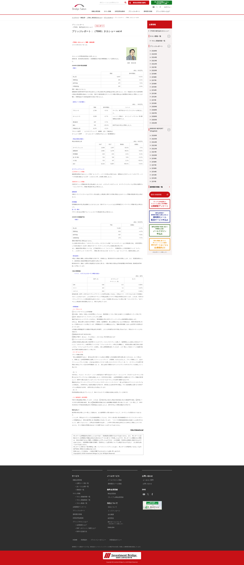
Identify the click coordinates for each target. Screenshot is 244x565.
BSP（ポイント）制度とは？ (86, 528)
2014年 (154, 90)
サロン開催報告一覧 (83, 500)
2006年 (154, 116)
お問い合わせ (147, 484)
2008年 (154, 110)
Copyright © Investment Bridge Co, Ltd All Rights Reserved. (122, 562)
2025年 (154, 54)
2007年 (154, 113)
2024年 (154, 57)
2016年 (154, 84)
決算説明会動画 (120, 11)
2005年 (154, 120)
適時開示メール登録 (115, 484)
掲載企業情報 (96, 11)
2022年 (154, 64)
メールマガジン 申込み (160, 230)
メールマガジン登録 (115, 480)
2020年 (154, 70)
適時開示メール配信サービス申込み (159, 216)
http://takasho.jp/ (136, 430)
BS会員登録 (112, 493)
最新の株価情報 (156, 194)
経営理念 (111, 518)
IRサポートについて (116, 522)
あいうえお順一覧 (83, 486)
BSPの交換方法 (82, 531)
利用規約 (84, 540)
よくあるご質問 (148, 480)
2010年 (154, 103)
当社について (112, 507)
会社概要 (111, 514)
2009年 (154, 106)
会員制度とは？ (82, 525)
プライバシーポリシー (98, 540)
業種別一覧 (80, 490)
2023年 (154, 61)
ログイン (167, 7)
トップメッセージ (114, 511)
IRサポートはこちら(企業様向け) (159, 244)
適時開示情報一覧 (156, 187)
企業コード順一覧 (83, 483)
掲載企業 (82, 17)
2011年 (154, 100)
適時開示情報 (148, 11)
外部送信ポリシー (116, 540)
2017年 (154, 80)
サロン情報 (107, 11)
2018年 (154, 77)
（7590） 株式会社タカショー (94, 17)
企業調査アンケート (159, 204)
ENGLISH (111, 527)
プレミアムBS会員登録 (115, 497)
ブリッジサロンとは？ (163, 11)
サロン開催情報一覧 (158, 41)
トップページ (75, 17)
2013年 (154, 93)
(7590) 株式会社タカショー (159, 31)
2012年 (154, 97)
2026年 (154, 51)
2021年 (154, 67)
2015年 (154, 87)
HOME (75, 540)
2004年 (154, 123)
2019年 (154, 74)
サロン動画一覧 (82, 503)
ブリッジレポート (134, 11)
